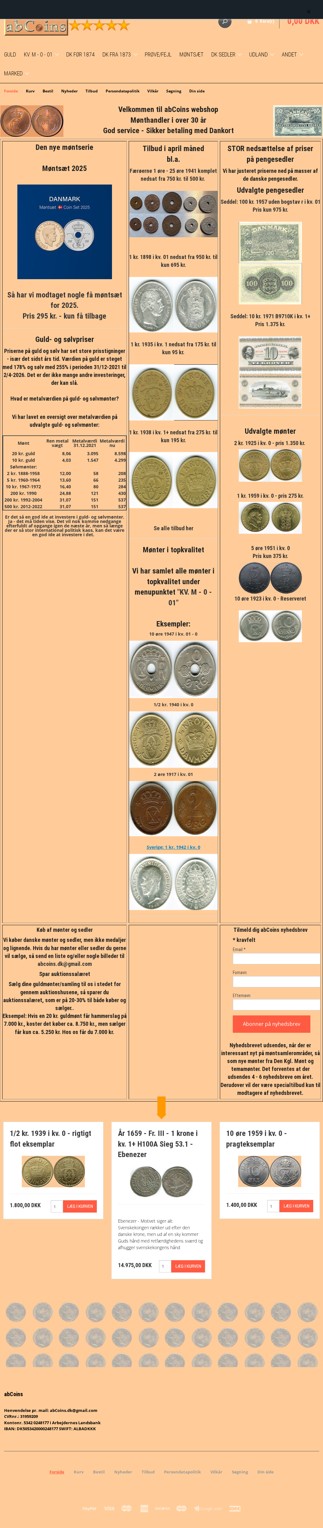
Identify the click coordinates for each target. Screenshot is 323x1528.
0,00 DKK (303, 21)
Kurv (30, 91)
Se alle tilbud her (173, 528)
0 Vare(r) (264, 21)
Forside (11, 91)
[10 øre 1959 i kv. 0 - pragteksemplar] (269, 1171)
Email (239, 949)
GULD (10, 54)
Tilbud (91, 91)
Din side (197, 91)
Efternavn (241, 995)
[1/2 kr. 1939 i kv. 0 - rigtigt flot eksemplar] (53, 1171)
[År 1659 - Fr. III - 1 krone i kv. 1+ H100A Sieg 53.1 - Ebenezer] (161, 1182)
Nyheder (69, 91)
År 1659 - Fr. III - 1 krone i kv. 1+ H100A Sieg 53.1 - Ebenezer (158, 1144)
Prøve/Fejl (158, 54)
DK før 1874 (80, 54)
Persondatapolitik (122, 91)
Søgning (173, 91)
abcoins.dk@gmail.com (65, 964)
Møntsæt (191, 54)
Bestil (48, 91)
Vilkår (152, 91)
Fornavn (240, 972)
